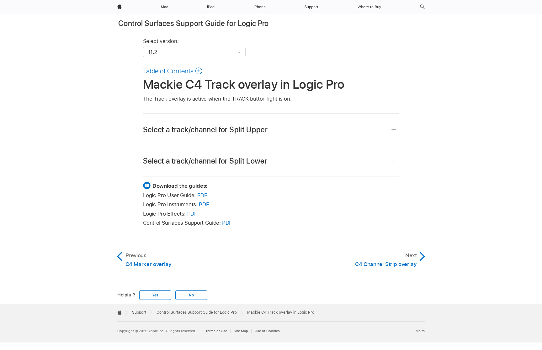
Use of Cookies (267, 331)
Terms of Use (216, 331)
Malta (420, 331)
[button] (422, 7)
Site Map (241, 331)
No (191, 295)
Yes (155, 295)
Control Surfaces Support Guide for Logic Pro (193, 23)
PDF (202, 195)
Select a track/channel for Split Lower (205, 160)
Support (139, 312)
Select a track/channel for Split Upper (205, 129)
